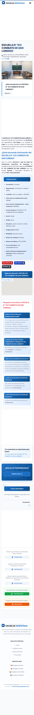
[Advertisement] (17, 23)
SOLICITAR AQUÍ (18, 583)
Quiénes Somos (17, 648)
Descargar (6, 263)
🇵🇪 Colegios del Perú (17, 665)
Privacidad (18, 655)
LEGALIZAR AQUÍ (18, 569)
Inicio (17, 645)
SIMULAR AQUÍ (18, 604)
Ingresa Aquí (16, 474)
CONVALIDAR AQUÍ (18, 593)
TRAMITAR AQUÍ (18, 557)
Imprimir (5, 266)
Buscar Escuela (17, 651)
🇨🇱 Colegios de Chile (17, 668)
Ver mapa (4, 58)
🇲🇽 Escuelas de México (17, 675)
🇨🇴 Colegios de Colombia (17, 672)
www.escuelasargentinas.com (20, 686)
